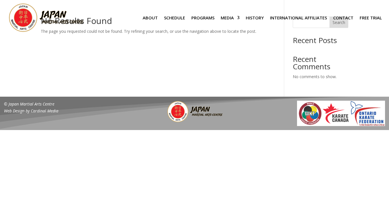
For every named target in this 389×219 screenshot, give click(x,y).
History (255, 18)
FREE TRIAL (371, 18)
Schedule (174, 18)
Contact (343, 18)
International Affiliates (298, 18)
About (150, 18)
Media (227, 18)
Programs (202, 18)
